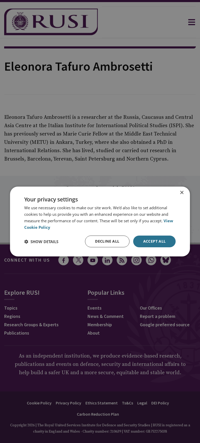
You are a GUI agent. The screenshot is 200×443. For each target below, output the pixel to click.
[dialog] (100, 221)
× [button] (182, 193)
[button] (41, 241)
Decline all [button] (107, 241)
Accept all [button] (154, 241)
